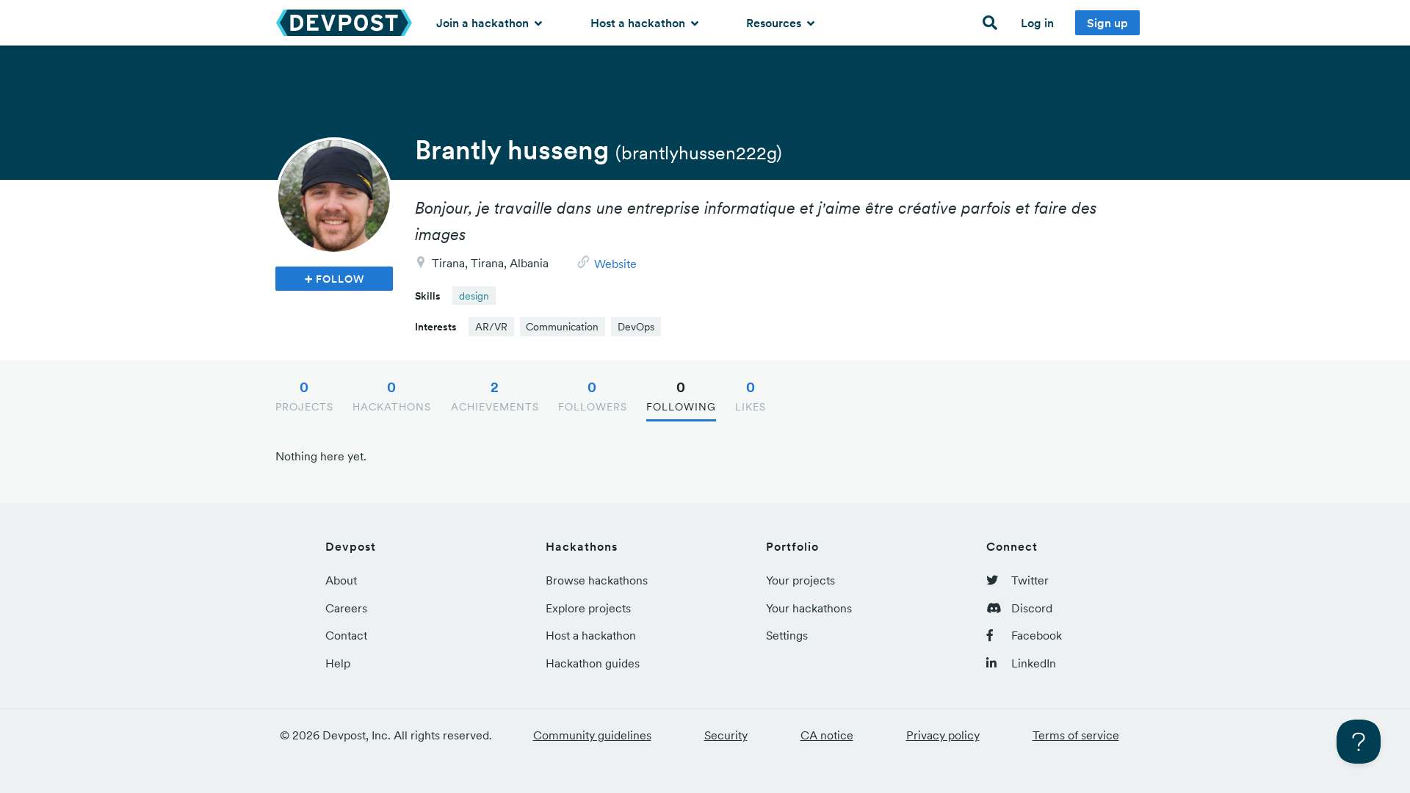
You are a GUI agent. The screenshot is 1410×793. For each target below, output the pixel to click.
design (474, 296)
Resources (775, 22)
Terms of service (1076, 735)
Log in (1037, 22)
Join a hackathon (484, 22)
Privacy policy (943, 735)
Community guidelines (592, 735)
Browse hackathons (597, 580)
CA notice (826, 735)
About (341, 580)
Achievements (495, 395)
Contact (346, 635)
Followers (592, 395)
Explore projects (588, 608)
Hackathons (391, 395)
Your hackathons (809, 608)
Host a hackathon (639, 22)
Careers (346, 608)
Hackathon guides (593, 663)
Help (337, 663)
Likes (750, 395)
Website (615, 263)
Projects (304, 395)
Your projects (800, 580)
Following (681, 395)
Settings (787, 635)
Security (726, 735)
